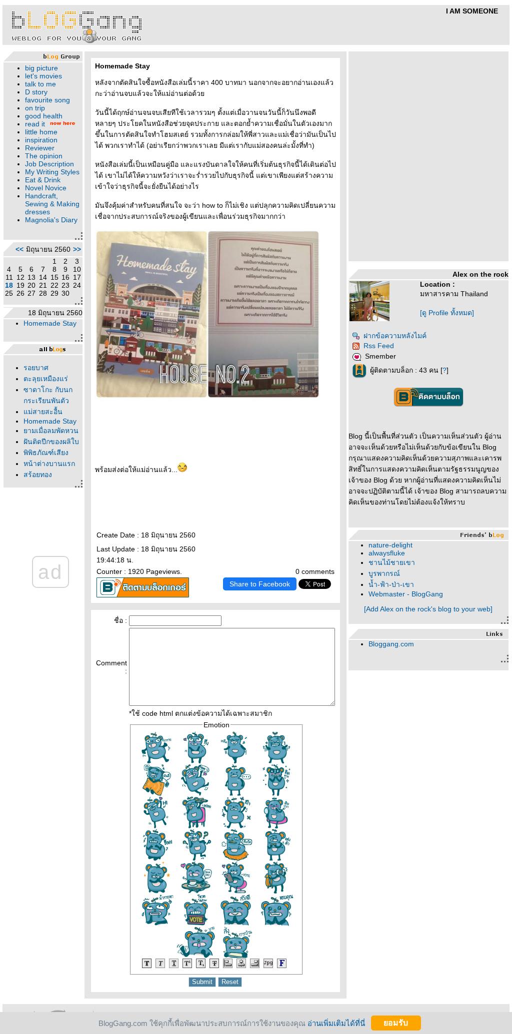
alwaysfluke (386, 553)
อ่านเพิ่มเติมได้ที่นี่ (336, 1023)
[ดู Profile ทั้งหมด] (447, 313)
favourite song (47, 100)
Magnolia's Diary (51, 220)
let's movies (43, 76)
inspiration (41, 140)
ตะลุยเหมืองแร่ (46, 379)
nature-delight (390, 545)
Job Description (49, 164)
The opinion (43, 156)
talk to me (40, 84)
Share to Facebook (260, 584)
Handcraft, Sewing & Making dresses (52, 204)
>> (77, 249)
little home (41, 132)
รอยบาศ (36, 368)
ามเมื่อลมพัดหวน (51, 431)
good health (43, 116)
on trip (35, 108)
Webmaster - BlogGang (405, 594)
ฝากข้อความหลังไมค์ (395, 336)
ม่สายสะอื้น (43, 412)
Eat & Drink (42, 180)
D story (36, 92)
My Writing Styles (52, 172)
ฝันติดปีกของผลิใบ (51, 442)
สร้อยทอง (38, 475)
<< (20, 249)
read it (35, 124)
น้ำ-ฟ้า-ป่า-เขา (391, 584)
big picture (41, 68)
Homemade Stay (50, 323)
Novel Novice (45, 188)
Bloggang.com (391, 644)
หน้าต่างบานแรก (49, 464)
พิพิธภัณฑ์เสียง (46, 453)
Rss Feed (379, 346)
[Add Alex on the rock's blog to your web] (428, 609)
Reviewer (39, 148)
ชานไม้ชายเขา (391, 562)
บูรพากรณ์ (384, 573)
